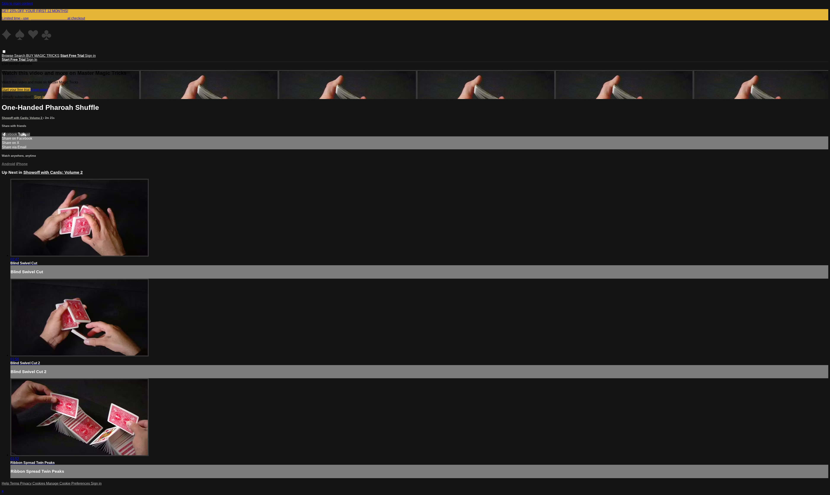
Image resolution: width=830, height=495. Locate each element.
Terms (15, 483)
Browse (8, 55)
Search (20, 55)
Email (25, 134)
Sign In (31, 59)
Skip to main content (17, 3)
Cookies (39, 483)
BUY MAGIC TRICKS (42, 55)
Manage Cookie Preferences (68, 483)
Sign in (90, 55)
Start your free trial (16, 89)
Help (6, 483)
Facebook (10, 134)
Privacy (26, 483)
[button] (4, 51)
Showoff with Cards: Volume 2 (22, 118)
